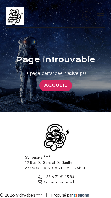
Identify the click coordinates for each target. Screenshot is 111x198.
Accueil (55, 85)
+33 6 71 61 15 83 (59, 177)
